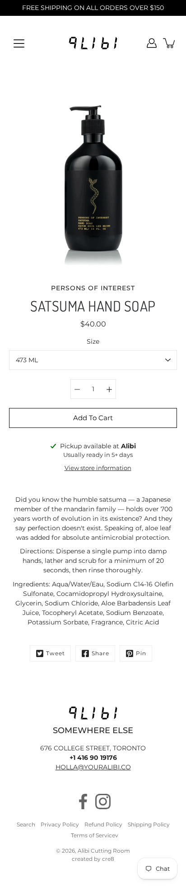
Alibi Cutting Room (104, 850)
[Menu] (19, 43)
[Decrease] (77, 389)
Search (26, 824)
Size (93, 341)
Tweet (55, 653)
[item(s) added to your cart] (170, 43)
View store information (98, 468)
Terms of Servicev (94, 835)
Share (100, 653)
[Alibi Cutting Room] (93, 43)
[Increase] (109, 389)
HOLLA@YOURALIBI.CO (93, 767)
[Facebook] (83, 801)
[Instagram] (103, 801)
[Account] (151, 43)
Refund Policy (103, 824)
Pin (141, 653)
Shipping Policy (149, 824)
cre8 (108, 858)
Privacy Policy (60, 824)
